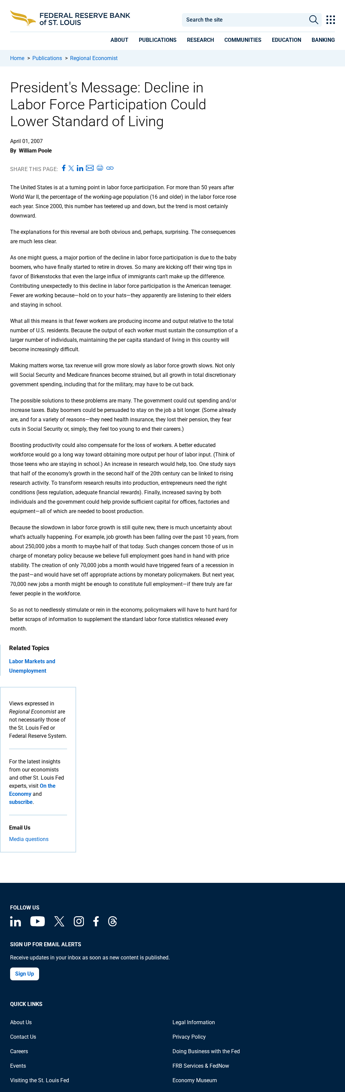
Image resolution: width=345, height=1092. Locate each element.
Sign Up (24, 974)
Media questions (29, 839)
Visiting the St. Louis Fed (39, 1080)
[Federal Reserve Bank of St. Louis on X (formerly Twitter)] (59, 924)
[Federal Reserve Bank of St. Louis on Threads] (112, 924)
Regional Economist (94, 58)
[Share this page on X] (71, 168)
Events (18, 1066)
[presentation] (119, 41)
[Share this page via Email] (90, 168)
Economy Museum (194, 1080)
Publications (47, 58)
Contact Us (23, 1037)
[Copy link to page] (110, 168)
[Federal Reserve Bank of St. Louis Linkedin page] (15, 924)
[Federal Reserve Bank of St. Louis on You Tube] (37, 924)
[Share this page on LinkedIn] (80, 168)
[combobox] (244, 20)
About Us (21, 1022)
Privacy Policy (189, 1037)
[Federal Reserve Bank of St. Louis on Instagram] (79, 924)
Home (17, 58)
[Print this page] (99, 168)
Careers (19, 1051)
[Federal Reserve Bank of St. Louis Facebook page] (96, 924)
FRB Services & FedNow (200, 1066)
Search (314, 20)
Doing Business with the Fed (206, 1051)
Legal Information (193, 1022)
